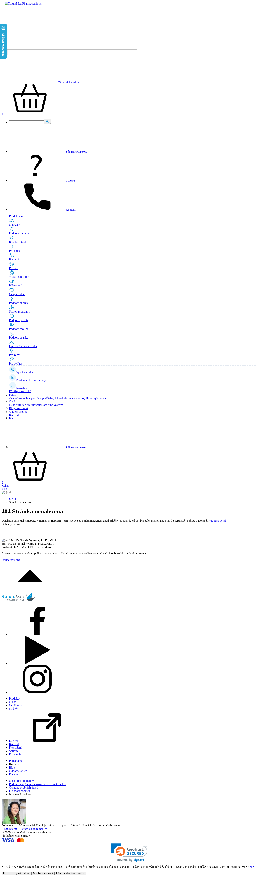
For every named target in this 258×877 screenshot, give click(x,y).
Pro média (15, 754)
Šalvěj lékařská (56, 398)
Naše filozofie (33, 404)
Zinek (12, 398)
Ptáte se (13, 418)
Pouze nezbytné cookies (16, 873)
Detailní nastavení (43, 873)
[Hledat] (47, 121)
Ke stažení (15, 747)
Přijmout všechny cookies (70, 873)
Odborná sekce (18, 411)
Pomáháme (15, 760)
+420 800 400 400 (13, 828)
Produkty (14, 698)
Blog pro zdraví (18, 408)
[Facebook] (37, 634)
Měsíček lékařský (75, 398)
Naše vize (47, 404)
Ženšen (20, 398)
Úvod (12, 498)
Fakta (12, 394)
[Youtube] (37, 663)
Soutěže (14, 751)
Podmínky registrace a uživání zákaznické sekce (37, 784)
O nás (12, 701)
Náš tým (58, 404)
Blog (12, 767)
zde (252, 866)
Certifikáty (15, 705)
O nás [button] (12, 401)
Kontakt (14, 415)
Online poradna (11, 559)
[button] (129, 852)
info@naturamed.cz (35, 828)
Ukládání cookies (19, 791)
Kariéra (14, 740)
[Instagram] (37, 692)
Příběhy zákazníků (20, 391)
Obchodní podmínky (21, 780)
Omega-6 (30, 398)
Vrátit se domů (217, 520)
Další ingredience (96, 398)
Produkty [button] (15, 216)
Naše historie (17, 404)
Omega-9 (41, 398)
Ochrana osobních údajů (23, 787)
